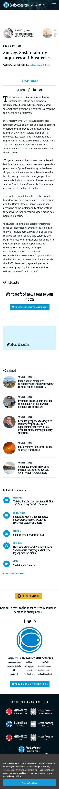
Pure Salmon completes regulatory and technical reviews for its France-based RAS (36, 384)
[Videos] (8, 564)
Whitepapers (29, 666)
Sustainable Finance (24, 565)
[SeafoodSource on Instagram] (29, 621)
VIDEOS (16, 561)
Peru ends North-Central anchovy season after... (24, 35)
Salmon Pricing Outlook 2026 (28, 535)
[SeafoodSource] (15, 5)
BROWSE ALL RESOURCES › (14, 573)
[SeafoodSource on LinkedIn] (34, 621)
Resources (29, 658)
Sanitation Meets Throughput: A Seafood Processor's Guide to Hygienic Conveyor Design (30, 520)
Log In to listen (31, 80)
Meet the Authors (14, 662)
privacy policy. (14, 776)
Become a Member (31, 596)
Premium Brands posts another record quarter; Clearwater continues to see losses (35, 404)
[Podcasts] (8, 545)
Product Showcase (44, 666)
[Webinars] (8, 500)
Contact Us (14, 674)
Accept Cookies (29, 782)
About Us (14, 658)
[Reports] (8, 533)
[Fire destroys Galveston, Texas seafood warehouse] (9, 448)
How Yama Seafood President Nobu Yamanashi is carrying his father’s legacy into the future (32, 550)
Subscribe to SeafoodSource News (31, 307)
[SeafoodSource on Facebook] (24, 621)
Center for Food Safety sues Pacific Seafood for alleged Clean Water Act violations (33, 470)
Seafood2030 (29, 674)
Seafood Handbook (44, 674)
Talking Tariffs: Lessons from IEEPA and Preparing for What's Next (33, 503)
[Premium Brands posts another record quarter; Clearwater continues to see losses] (9, 402)
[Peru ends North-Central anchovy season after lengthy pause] (8, 33)
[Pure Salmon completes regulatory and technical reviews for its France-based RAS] (9, 382)
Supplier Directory (44, 670)
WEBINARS (17, 497)
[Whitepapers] (8, 515)
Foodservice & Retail (40, 65)
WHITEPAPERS (19, 512)
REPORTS (17, 530)
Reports (29, 670)
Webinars (29, 662)
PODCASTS (17, 543)
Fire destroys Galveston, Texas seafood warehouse (35, 448)
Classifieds (45, 662)
